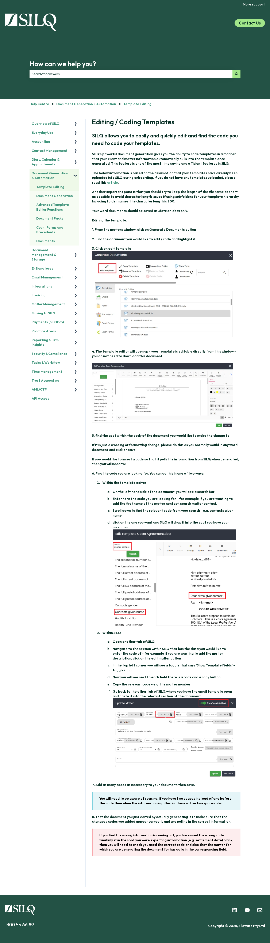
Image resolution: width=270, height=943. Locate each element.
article (112, 182)
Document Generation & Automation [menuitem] (50, 175)
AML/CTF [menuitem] (39, 389)
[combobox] (131, 74)
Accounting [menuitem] (41, 141)
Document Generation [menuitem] (54, 196)
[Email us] (260, 910)
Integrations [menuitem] (42, 286)
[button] (75, 123)
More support (254, 4)
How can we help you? (63, 64)
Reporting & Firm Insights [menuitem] (45, 342)
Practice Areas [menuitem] (44, 331)
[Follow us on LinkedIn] (235, 910)
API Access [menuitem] (40, 398)
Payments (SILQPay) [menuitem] (48, 322)
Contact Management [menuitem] (50, 150)
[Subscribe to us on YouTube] (247, 910)
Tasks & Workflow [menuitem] (46, 362)
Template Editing (137, 104)
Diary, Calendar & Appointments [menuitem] (45, 161)
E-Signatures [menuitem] (42, 268)
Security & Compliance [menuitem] (49, 353)
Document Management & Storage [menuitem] (44, 255)
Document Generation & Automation (86, 104)
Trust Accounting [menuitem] (45, 380)
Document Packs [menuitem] (49, 218)
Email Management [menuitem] (47, 277)
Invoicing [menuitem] (39, 295)
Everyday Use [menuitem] (42, 132)
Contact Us (250, 23)
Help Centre (39, 104)
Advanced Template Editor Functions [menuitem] (52, 206)
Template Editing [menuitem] (50, 187)
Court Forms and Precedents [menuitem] (49, 229)
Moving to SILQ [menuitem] (43, 313)
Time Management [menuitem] (47, 371)
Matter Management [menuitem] (48, 304)
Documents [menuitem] (45, 241)
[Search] (236, 74)
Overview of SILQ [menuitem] (45, 123)
